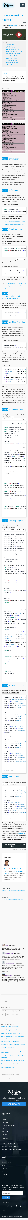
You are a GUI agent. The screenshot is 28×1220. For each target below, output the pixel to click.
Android (24, 22)
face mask (0, 1219)
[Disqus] (14, 922)
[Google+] (12, 1206)
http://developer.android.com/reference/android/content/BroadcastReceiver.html (15, 285)
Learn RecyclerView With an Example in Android (13, 1044)
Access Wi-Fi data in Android (8, 1047)
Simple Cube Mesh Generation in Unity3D (13, 899)
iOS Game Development (10, 1153)
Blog (16, 1011)
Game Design (5, 1018)
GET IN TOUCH (14, 1104)
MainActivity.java (12, 58)
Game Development (9, 1144)
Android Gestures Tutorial (7, 1067)
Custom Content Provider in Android (10, 1026)
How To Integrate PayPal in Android (10, 1041)
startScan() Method (13, 56)
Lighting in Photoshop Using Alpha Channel (13, 890)
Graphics (21, 1011)
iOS (3, 1014)
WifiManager (11, 47)
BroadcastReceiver (13, 49)
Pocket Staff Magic (4, 1219)
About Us (5, 1122)
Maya (7, 1014)
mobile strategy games (8, 1078)
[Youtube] (21, 1206)
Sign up (5, 1197)
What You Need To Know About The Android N (12, 1060)
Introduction (11, 45)
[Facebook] (4, 1206)
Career (4, 1128)
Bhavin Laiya (13, 25)
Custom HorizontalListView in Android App (11, 1033)
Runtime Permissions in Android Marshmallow (12, 1064)
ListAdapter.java (12, 60)
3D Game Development (10, 1147)
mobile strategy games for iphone (10, 1074)
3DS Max (4, 1011)
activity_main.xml (12, 63)
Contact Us (5, 1134)
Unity (12, 1014)
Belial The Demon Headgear (2, 1219)
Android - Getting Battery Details (9, 1030)
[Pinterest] (16, 1206)
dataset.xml (10, 65)
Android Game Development (11, 1150)
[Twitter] (8, 1206)
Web (17, 1014)
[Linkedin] (4, 1211)
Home (4, 1119)
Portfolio (5, 1131)
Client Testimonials (8, 1125)
